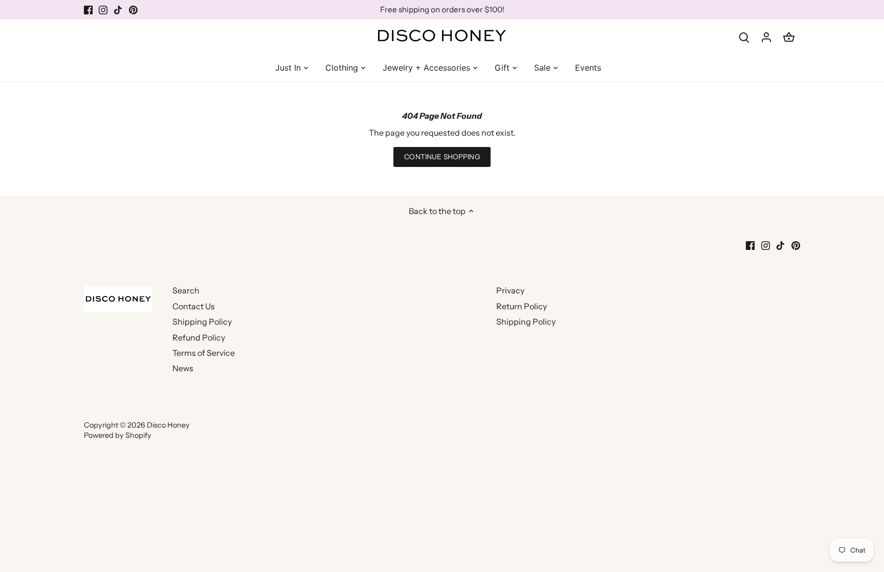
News (182, 368)
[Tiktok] (118, 9)
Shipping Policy (202, 321)
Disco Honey (168, 425)
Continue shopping (441, 157)
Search (186, 290)
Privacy (510, 290)
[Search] (744, 37)
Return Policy (521, 306)
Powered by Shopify (117, 435)
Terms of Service (203, 353)
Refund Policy (198, 337)
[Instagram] (103, 9)
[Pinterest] (133, 9)
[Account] (766, 37)
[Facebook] (88, 9)
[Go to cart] (789, 37)
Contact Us (193, 306)
